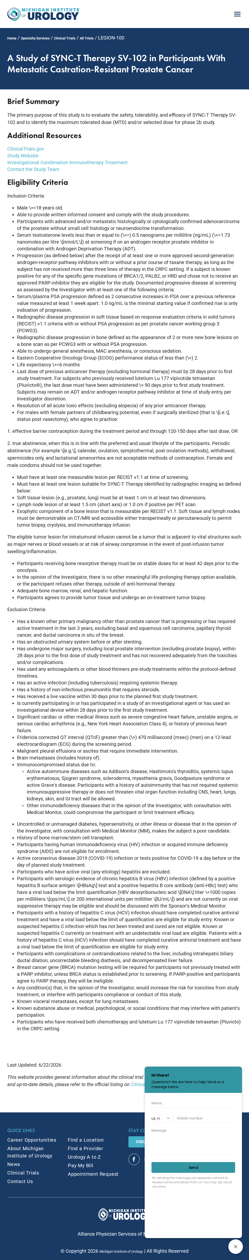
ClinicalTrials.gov (25, 149)
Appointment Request (93, 1174)
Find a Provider (85, 1148)
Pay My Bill (80, 1165)
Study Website (22, 156)
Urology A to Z (84, 1157)
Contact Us (20, 1181)
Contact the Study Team (33, 169)
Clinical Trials (64, 38)
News (13, 1164)
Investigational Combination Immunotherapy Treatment (67, 162)
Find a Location (86, 1140)
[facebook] (134, 1159)
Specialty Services (35, 38)
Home (12, 38)
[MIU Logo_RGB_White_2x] (124, 1211)
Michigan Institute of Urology (121, 1251)
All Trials (87, 38)
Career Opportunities (31, 1140)
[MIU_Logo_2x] (43, 10)
